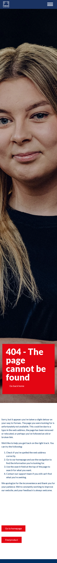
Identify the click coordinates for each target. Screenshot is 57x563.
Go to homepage (13, 528)
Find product (11, 539)
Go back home (17, 385)
